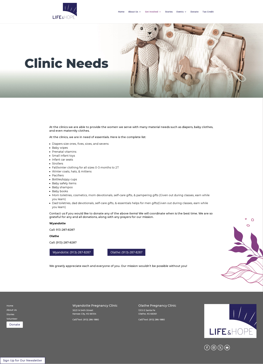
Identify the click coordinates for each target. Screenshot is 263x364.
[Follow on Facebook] (207, 347)
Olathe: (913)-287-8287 (126, 252)
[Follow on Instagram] (213, 347)
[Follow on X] (220, 347)
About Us (133, 12)
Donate (194, 12)
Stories (169, 12)
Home (121, 12)
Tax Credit (208, 12)
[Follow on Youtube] (227, 347)
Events (180, 12)
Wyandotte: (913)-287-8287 (72, 252)
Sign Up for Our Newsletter (22, 360)
